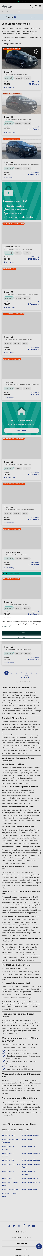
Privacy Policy (7, 626)
